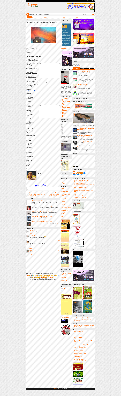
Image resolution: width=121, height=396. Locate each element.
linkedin (91, 1)
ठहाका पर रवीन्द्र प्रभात (77, 346)
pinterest (94, 1)
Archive (90, 68)
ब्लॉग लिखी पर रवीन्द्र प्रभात (78, 349)
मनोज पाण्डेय (65, 109)
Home (27, 14)
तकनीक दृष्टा (64, 277)
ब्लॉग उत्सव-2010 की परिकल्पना (82, 84)
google (88, 1)
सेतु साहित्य (63, 182)
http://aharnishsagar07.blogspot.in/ (32, 90)
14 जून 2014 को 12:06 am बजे (57, 240)
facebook (86, 1)
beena (64, 115)
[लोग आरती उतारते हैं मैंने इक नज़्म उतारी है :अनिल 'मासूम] (83, 118)
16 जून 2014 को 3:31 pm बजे (57, 250)
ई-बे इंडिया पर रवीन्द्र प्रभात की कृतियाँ (79, 183)
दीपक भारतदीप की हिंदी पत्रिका (66, 209)
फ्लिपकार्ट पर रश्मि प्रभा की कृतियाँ (79, 188)
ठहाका (63, 175)
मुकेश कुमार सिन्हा (32, 235)
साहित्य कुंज (63, 183)
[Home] (27, 20)
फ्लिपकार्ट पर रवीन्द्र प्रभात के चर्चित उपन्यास (80, 187)
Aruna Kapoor (65, 98)
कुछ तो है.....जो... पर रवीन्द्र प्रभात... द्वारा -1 (81, 343)
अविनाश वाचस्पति (65, 106)
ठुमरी (62, 216)
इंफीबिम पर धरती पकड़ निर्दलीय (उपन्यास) (80, 181)
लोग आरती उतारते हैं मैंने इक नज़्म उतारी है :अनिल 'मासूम (81, 123)
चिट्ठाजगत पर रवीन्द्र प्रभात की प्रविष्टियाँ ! (80, 353)
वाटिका (63, 180)
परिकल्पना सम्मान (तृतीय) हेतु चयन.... (83, 77)
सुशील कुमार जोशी (32, 230)
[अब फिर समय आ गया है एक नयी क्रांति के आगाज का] (75, 143)
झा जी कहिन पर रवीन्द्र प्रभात (78, 334)
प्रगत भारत (63, 203)
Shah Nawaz (65, 103)
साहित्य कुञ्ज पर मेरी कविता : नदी (79, 354)
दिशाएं (62, 217)
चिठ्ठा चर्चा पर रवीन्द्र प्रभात (78, 337)
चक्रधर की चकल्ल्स (65, 191)
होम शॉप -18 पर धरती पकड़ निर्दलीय (79, 195)
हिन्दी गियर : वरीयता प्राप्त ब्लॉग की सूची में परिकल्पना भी (82, 338)
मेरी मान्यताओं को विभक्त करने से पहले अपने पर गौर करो (85, 146)
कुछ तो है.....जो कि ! (65, 188)
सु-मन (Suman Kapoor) (33, 250)
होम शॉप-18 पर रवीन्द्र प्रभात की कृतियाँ (80, 197)
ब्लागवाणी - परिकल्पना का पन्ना (78, 331)
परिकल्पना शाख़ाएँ (31, 14)
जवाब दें (30, 233)
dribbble (93, 1)
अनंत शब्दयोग (64, 204)
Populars (76, 68)
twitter (84, 1)
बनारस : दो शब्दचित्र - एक (78, 356)
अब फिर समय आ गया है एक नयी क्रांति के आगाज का (85, 141)
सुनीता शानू (64, 113)
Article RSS (40, 14)
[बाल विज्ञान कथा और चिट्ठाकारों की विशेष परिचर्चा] (75, 137)
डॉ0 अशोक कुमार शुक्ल (66, 107)
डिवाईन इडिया (64, 198)
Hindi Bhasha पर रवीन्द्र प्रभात (79, 350)
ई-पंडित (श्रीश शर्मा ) (65, 280)
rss (89, 1)
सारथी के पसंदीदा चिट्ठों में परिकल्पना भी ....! (80, 360)
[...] (35, 203)
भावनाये (63, 200)
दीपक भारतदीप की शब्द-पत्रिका (66, 207)
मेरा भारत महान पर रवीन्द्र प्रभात (79, 335)
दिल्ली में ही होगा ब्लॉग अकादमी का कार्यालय (84, 90)
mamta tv (63, 213)
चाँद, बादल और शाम (65, 210)
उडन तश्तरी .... (64, 192)
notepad (63, 201)
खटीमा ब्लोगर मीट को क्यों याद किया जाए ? (84, 71)
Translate (81, 65)
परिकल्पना (76, 5)
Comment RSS (46, 14)
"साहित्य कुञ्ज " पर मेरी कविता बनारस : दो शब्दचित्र (81, 357)
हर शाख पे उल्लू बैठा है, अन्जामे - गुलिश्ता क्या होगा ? (81, 317)
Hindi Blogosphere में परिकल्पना (79, 359)
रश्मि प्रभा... (65, 112)
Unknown (64, 104)
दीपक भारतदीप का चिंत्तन (65, 206)
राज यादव (63, 197)
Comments (83, 68)
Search (93, 14)
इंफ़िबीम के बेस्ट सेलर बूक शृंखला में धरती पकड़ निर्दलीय (82, 180)
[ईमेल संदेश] (27, 189)
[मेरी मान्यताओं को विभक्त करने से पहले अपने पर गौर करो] (75, 148)
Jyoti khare (31, 240)
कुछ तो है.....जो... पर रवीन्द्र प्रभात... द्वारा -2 (81, 344)
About (36, 14)
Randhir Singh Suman (67, 101)
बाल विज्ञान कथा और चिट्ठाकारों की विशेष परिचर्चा (84, 135)
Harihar (64, 100)
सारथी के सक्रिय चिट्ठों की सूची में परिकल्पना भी (81, 347)
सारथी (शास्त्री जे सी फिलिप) (66, 281)
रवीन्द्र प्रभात (65, 110)
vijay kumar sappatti (66, 116)
